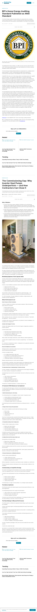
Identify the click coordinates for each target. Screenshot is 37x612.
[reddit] (20, 199)
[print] (34, 199)
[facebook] (15, 199)
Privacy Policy (4, 610)
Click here (4, 117)
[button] (3, 3)
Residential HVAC (5, 8)
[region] (18, 610)
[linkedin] (16, 199)
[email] (21, 199)
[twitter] (18, 199)
